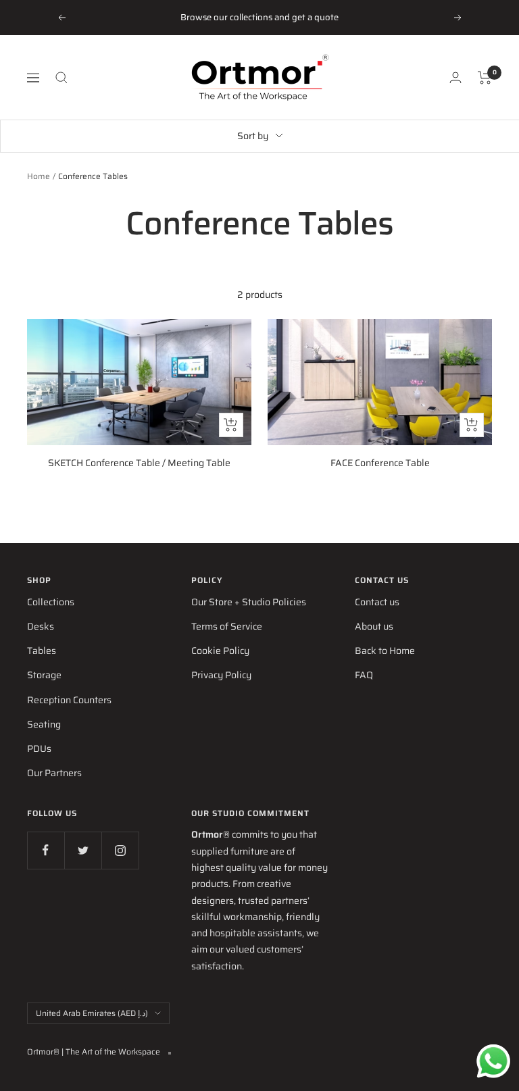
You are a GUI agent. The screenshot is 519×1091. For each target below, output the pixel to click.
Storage (44, 674)
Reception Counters (69, 699)
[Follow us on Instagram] (120, 850)
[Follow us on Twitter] (82, 850)
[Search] (61, 78)
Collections (50, 601)
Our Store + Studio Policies (248, 601)
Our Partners (54, 772)
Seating (44, 724)
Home (38, 176)
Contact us (377, 601)
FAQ (364, 674)
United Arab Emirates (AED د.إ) (92, 1013)
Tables (41, 650)
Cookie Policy (220, 650)
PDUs (39, 748)
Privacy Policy (221, 674)
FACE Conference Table (380, 463)
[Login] (455, 77)
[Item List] (485, 77)
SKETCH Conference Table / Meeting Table (139, 463)
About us (374, 626)
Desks (40, 626)
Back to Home (385, 650)
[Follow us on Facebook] (45, 850)
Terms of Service (226, 626)
